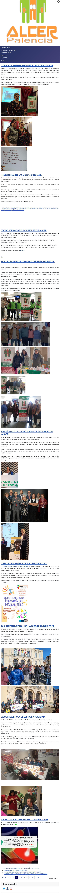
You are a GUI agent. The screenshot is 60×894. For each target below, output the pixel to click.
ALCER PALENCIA (6, 48)
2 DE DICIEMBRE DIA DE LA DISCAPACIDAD (24, 563)
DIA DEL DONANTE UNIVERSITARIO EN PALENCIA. (28, 261)
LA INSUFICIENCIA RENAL (8, 50)
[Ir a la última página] (38, 877)
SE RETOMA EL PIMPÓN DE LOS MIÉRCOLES (24, 819)
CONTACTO (4, 58)
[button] (31, 37)
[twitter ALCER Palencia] (4, 888)
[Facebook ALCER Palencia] (7, 888)
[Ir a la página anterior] (5, 877)
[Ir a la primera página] (2, 877)
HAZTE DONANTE (6, 53)
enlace (22, 250)
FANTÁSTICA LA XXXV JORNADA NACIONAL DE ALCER (27, 433)
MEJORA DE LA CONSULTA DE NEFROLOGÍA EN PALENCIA (21, 868)
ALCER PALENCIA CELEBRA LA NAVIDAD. (23, 716)
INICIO (2, 60)
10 (33, 877)
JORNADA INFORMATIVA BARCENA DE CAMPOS (27, 65)
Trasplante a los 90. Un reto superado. (21, 175)
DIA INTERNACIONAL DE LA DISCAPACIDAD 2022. (28, 626)
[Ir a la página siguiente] (35, 877)
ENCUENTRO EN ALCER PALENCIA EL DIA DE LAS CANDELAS (22, 872)
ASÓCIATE (4, 55)
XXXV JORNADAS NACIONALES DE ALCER (23, 230)
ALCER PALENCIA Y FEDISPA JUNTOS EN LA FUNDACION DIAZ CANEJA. (25, 874)
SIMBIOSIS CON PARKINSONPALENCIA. (15, 870)
